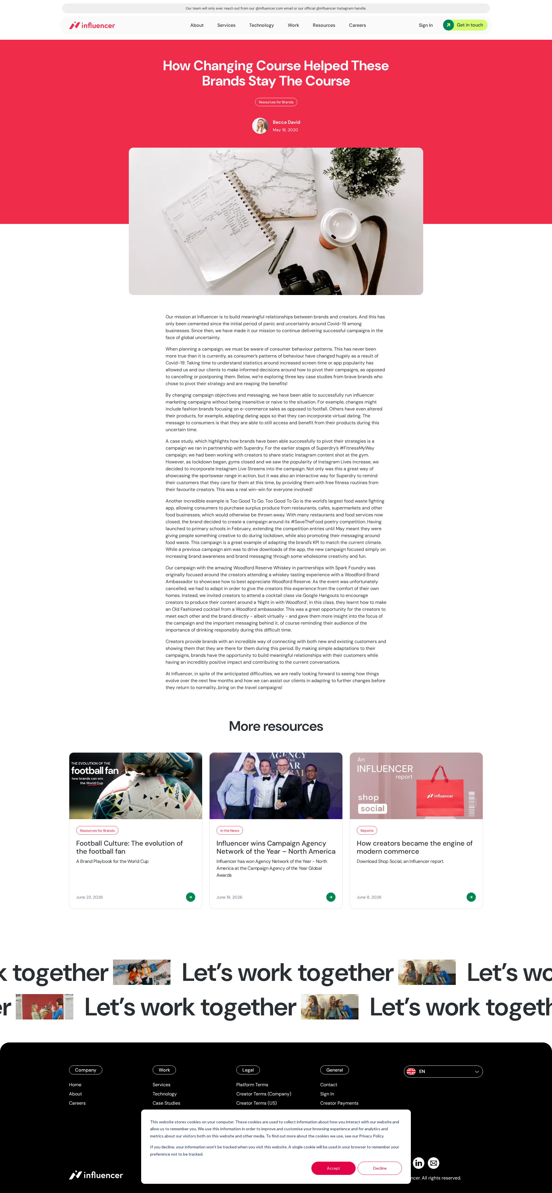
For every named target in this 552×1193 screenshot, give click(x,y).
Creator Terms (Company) (263, 1094)
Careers (77, 1103)
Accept (333, 1168)
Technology (165, 1094)
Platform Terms (252, 1085)
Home (75, 1085)
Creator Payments (339, 1103)
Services (161, 1085)
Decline (380, 1168)
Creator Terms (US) (256, 1103)
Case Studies (166, 1103)
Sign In (327, 1094)
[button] (443, 1071)
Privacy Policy (371, 1135)
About (75, 1094)
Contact (328, 1085)
